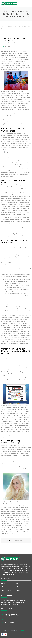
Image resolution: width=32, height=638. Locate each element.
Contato (19, 590)
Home (3, 23)
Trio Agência (21, 630)
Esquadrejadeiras (6, 587)
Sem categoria (18, 540)
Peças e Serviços (6, 590)
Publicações (20, 587)
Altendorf (19, 583)
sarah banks (13, 264)
